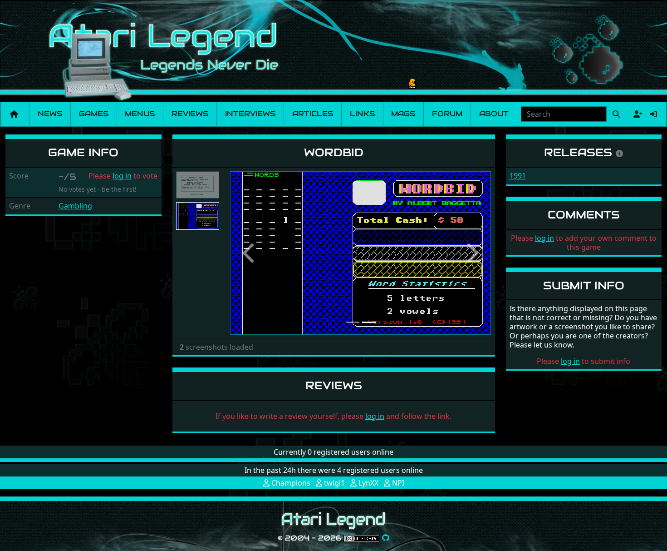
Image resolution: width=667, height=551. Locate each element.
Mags (403, 114)
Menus (140, 114)
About (494, 114)
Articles (312, 114)
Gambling (75, 206)
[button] (249, 253)
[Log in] (653, 114)
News (50, 114)
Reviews (190, 114)
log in (122, 176)
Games (93, 114)
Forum (447, 114)
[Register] (636, 114)
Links (362, 114)
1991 (518, 176)
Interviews (250, 114)
